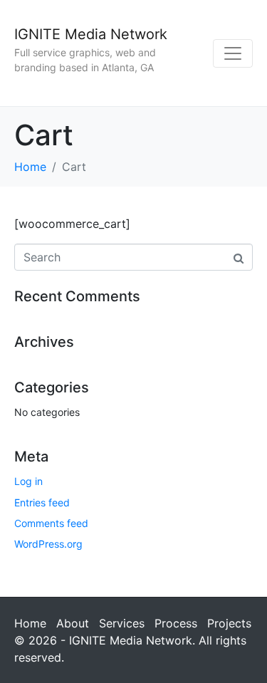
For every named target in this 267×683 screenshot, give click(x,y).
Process (176, 623)
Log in (28, 481)
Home (30, 623)
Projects (229, 623)
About (72, 623)
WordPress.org (48, 544)
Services (122, 623)
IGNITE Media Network (90, 34)
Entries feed (42, 502)
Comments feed (51, 523)
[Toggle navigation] (233, 53)
